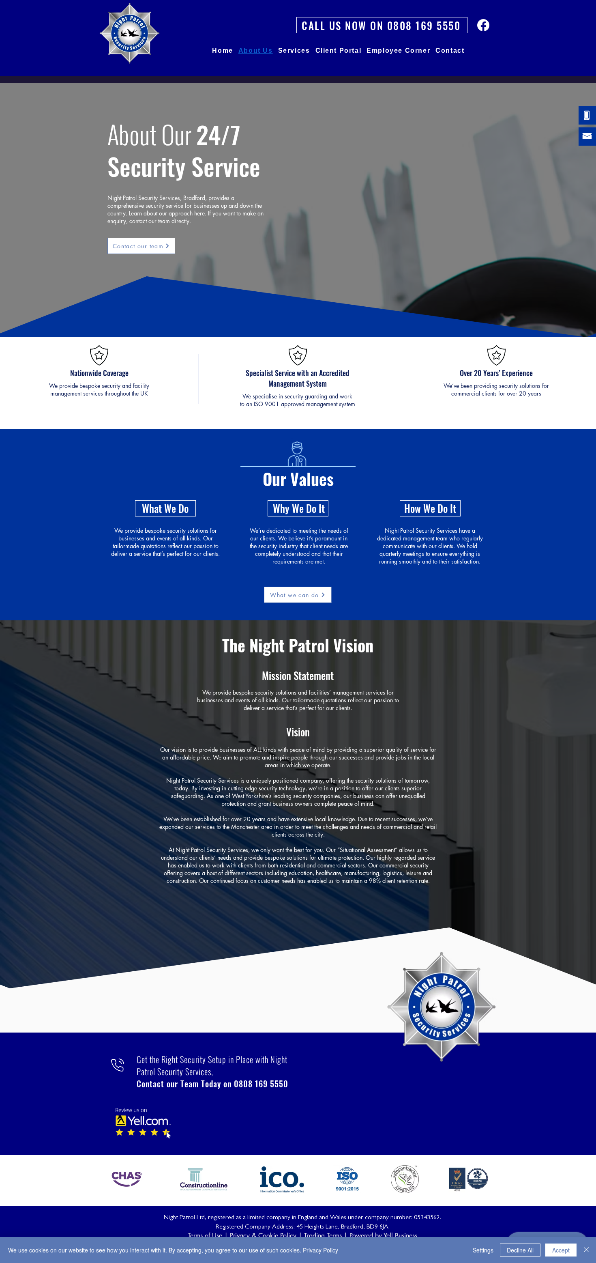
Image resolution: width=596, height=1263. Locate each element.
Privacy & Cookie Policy (263, 1235)
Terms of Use (205, 1235)
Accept (561, 1250)
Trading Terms (323, 1235)
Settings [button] (483, 1250)
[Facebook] (483, 25)
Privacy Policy (320, 1250)
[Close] (586, 1250)
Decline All (520, 1250)
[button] (294, 50)
